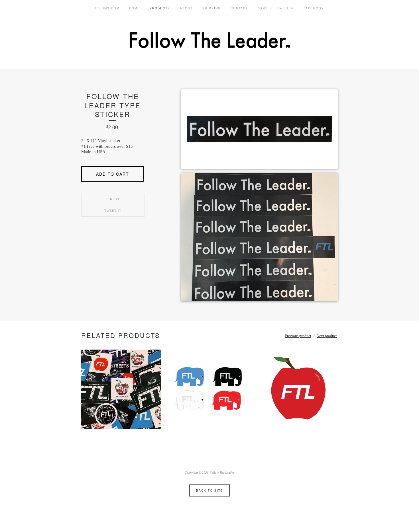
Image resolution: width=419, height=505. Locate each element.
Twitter (285, 8)
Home (134, 8)
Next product (327, 336)
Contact (239, 8)
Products (160, 8)
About (186, 8)
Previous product (298, 336)
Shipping (211, 8)
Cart (263, 8)
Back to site (209, 490)
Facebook (314, 8)
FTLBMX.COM (107, 8)
